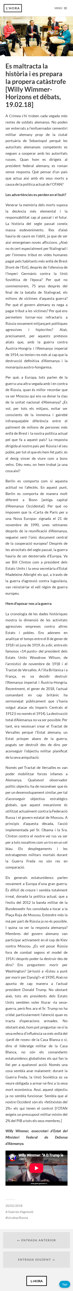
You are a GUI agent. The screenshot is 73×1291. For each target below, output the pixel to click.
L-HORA (37, 1281)
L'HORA (13, 8)
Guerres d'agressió (20, 1212)
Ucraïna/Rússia (17, 1217)
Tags (64, 1284)
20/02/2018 (14, 1205)
